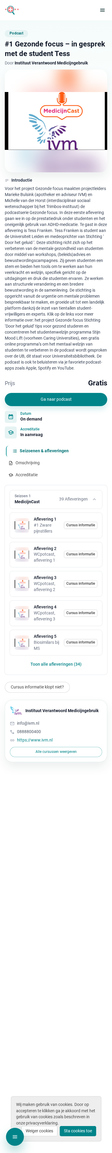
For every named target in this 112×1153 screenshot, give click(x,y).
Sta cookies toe (78, 1130)
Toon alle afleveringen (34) (56, 664)
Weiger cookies (39, 1130)
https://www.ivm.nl (35, 740)
